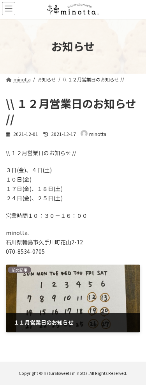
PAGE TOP (135, 366)
